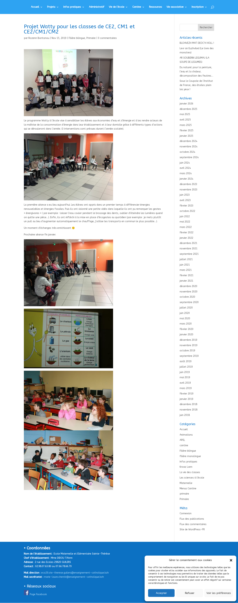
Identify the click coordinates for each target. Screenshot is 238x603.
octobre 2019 (187, 350)
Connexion (185, 513)
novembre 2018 (188, 409)
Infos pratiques (72, 7)
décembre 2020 (188, 286)
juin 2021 (185, 264)
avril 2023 (185, 200)
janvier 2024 (186, 178)
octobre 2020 (187, 296)
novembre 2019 (188, 345)
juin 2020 (185, 313)
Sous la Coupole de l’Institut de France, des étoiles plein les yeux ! (196, 85)
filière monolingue (190, 456)
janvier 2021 (186, 280)
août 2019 (185, 361)
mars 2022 (186, 227)
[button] (231, 560)
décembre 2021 (188, 243)
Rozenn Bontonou (38, 38)
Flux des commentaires (193, 524)
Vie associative (175, 7)
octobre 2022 (187, 211)
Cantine (136, 7)
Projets (51, 7)
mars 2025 (186, 125)
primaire (184, 493)
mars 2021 (186, 270)
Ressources (155, 7)
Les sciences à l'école (192, 477)
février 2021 (186, 275)
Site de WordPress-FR (192, 529)
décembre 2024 (188, 141)
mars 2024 (186, 173)
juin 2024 (185, 162)
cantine (184, 445)
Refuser (189, 593)
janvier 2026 (186, 103)
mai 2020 (185, 318)
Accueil (35, 7)
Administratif (96, 7)
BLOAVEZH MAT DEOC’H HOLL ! (197, 43)
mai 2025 (185, 114)
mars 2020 (186, 323)
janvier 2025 (186, 135)
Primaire (91, 38)
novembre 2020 (188, 291)
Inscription (198, 7)
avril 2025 (185, 119)
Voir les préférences (218, 593)
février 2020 (186, 329)
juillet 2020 (186, 307)
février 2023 (186, 205)
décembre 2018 (188, 404)
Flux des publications (192, 518)
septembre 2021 (189, 253)
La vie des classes (190, 472)
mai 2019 (185, 377)
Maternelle (186, 483)
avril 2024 (185, 168)
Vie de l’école (116, 7)
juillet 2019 (186, 366)
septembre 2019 (189, 356)
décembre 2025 (188, 109)
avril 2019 (185, 382)
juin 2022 (185, 216)
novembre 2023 (188, 189)
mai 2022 (185, 221)
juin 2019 (185, 372)
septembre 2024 (189, 157)
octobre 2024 (187, 151)
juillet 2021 (186, 259)
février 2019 (186, 393)
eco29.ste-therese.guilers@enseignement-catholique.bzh (75, 572)
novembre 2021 (188, 248)
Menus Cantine (188, 488)
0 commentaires (107, 38)
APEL (182, 440)
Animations (186, 434)
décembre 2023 (188, 184)
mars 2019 (186, 388)
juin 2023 (185, 194)
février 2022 (186, 232)
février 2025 (186, 130)
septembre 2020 (189, 302)
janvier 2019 (186, 399)
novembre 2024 (188, 146)
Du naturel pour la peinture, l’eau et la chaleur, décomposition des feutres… (196, 71)
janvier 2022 (186, 237)
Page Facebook (38, 594)
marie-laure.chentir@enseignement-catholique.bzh (74, 576)
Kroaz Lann (186, 466)
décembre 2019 (188, 339)
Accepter (161, 593)
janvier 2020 (186, 334)
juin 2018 (185, 415)
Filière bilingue (77, 38)
